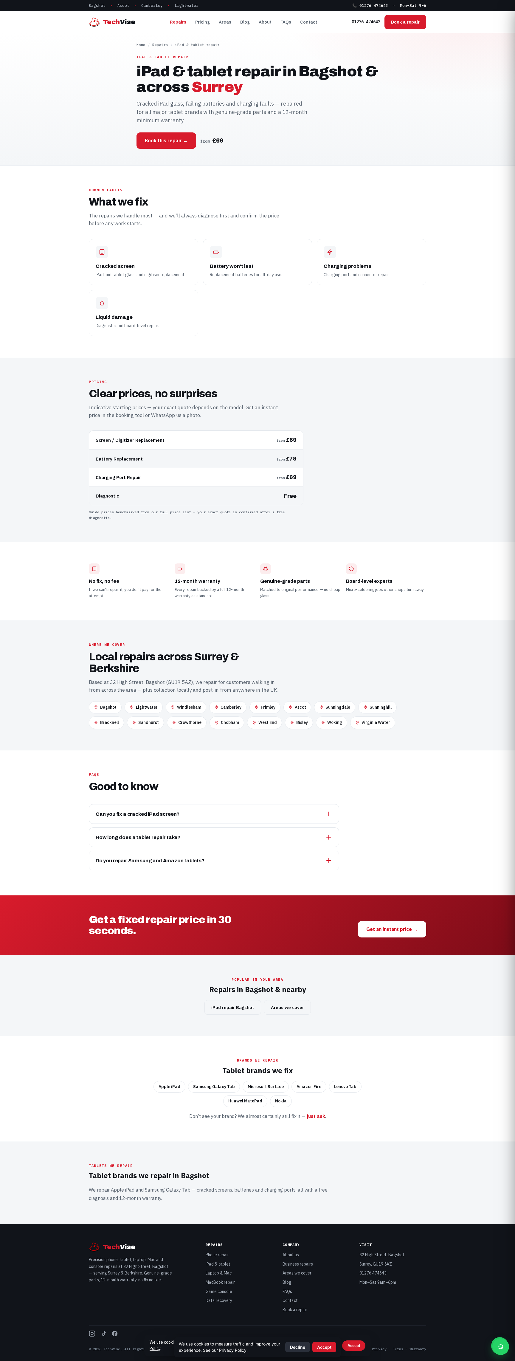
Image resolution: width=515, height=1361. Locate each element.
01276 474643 (366, 21)
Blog (245, 22)
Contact (308, 22)
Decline (297, 1347)
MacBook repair (220, 1282)
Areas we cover (287, 1007)
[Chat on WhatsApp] (500, 1346)
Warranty (417, 1349)
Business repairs (298, 1264)
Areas (225, 22)
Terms (398, 1349)
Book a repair (405, 22)
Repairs (178, 22)
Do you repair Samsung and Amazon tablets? (150, 860)
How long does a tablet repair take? (138, 837)
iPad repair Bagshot (232, 1007)
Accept (354, 1345)
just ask (316, 1116)
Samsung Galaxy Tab (167, 1190)
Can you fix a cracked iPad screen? (137, 814)
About (265, 22)
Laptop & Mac (219, 1273)
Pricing (202, 22)
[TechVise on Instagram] (92, 1334)
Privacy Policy (232, 1350)
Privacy (379, 1349)
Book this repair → (166, 140)
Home (140, 44)
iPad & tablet (218, 1264)
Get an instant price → (392, 929)
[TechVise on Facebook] (114, 1334)
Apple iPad (122, 1190)
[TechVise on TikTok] (103, 1334)
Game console (219, 1291)
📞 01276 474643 (370, 5)
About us (291, 1255)
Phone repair (217, 1255)
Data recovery (219, 1300)
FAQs (285, 22)
